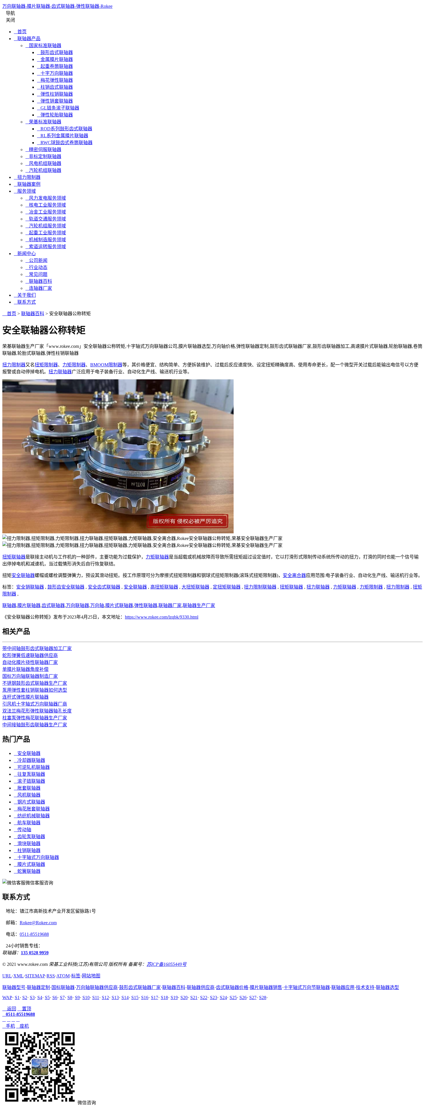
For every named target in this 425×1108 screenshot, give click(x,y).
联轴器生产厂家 (199, 605)
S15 (134, 997)
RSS (51, 975)
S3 (32, 997)
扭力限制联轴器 (260, 586)
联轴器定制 (38, 987)
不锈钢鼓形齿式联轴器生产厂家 (34, 683)
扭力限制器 (27, 177)
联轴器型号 (13, 987)
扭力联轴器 (60, 371)
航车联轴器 (27, 822)
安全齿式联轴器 (104, 586)
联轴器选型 (387, 987)
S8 (69, 997)
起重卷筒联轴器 (55, 66)
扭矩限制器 (46, 364)
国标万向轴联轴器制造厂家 (30, 676)
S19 (174, 997)
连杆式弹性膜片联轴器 (25, 697)
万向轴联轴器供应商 (97, 987)
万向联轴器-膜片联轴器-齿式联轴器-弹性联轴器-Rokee (57, 6)
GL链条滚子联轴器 (58, 107)
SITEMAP (35, 975)
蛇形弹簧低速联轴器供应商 (30, 655)
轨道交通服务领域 (45, 218)
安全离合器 (294, 575)
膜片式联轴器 (119, 605)
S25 (233, 997)
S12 (105, 997)
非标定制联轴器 (43, 156)
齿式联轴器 (53, 605)
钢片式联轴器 (29, 801)
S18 (164, 997)
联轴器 (9, 605)
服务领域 (25, 191)
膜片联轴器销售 (266, 987)
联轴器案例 (27, 184)
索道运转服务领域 (45, 246)
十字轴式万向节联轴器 (307, 987)
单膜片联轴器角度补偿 (25, 669)
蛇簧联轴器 (27, 871)
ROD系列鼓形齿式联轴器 (64, 128)
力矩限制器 (74, 364)
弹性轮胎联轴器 (55, 114)
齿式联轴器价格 (232, 987)
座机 (22, 1026)
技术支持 (365, 987)
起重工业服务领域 (45, 232)
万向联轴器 (77, 605)
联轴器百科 (38, 281)
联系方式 (25, 302)
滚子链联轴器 (29, 781)
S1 (17, 997)
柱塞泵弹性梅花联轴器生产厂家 (34, 717)
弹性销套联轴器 (55, 101)
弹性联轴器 (145, 605)
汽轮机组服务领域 (45, 225)
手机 (8, 1026)
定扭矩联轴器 (227, 586)
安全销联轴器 (30, 586)
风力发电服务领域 (45, 198)
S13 (115, 997)
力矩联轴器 (157, 556)
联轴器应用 (342, 987)
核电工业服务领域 (45, 205)
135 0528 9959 (35, 952)
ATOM (63, 975)
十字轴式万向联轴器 (36, 857)
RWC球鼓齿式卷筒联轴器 (65, 142)
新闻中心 (25, 253)
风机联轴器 (27, 795)
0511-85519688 (34, 934)
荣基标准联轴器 (43, 121)
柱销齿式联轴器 (55, 87)
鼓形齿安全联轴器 (65, 586)
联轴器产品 (27, 38)
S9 (77, 997)
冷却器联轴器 (29, 760)
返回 (9, 1008)
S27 (252, 997)
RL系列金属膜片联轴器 (62, 135)
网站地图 (91, 975)
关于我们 (25, 295)
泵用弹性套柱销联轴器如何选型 (34, 690)
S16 (144, 997)
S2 (24, 997)
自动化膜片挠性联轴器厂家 (30, 662)
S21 (193, 997)
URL (7, 975)
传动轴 (22, 829)
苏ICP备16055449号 (166, 964)
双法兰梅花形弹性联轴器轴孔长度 (37, 710)
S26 (243, 997)
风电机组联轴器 (43, 163)
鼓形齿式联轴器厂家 (140, 987)
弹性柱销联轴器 (55, 94)
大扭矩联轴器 (195, 586)
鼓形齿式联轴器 (55, 52)
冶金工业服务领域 (45, 211)
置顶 (24, 1008)
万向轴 (97, 605)
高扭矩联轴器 (164, 586)
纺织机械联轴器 (32, 815)
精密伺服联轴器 (43, 149)
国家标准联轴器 (43, 45)
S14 (125, 997)
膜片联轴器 (28, 605)
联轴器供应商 (201, 987)
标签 (75, 975)
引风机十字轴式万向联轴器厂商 (34, 703)
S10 (86, 997)
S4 (39, 997)
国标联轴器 (63, 987)
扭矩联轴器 (13, 556)
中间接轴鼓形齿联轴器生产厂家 (34, 724)
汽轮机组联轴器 (43, 170)
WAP (7, 997)
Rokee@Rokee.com (38, 922)
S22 (203, 997)
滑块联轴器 (27, 843)
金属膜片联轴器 (55, 59)
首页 (20, 31)
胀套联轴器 (27, 788)
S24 (223, 997)
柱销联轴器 (27, 850)
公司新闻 (36, 260)
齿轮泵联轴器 (29, 836)
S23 (213, 997)
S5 (47, 997)
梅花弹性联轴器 (55, 80)
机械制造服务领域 (45, 239)
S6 (54, 997)
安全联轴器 (23, 575)
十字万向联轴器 (55, 73)
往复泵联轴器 (29, 774)
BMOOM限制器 (106, 364)
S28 (262, 997)
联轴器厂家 (170, 605)
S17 (154, 997)
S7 (62, 997)
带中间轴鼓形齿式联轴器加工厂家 (37, 648)
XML (18, 975)
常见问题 (36, 274)
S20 (184, 997)
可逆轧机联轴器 (32, 767)
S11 (95, 997)
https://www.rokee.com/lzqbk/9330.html (161, 617)
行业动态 (36, 267)
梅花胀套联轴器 (32, 808)
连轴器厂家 (38, 288)
